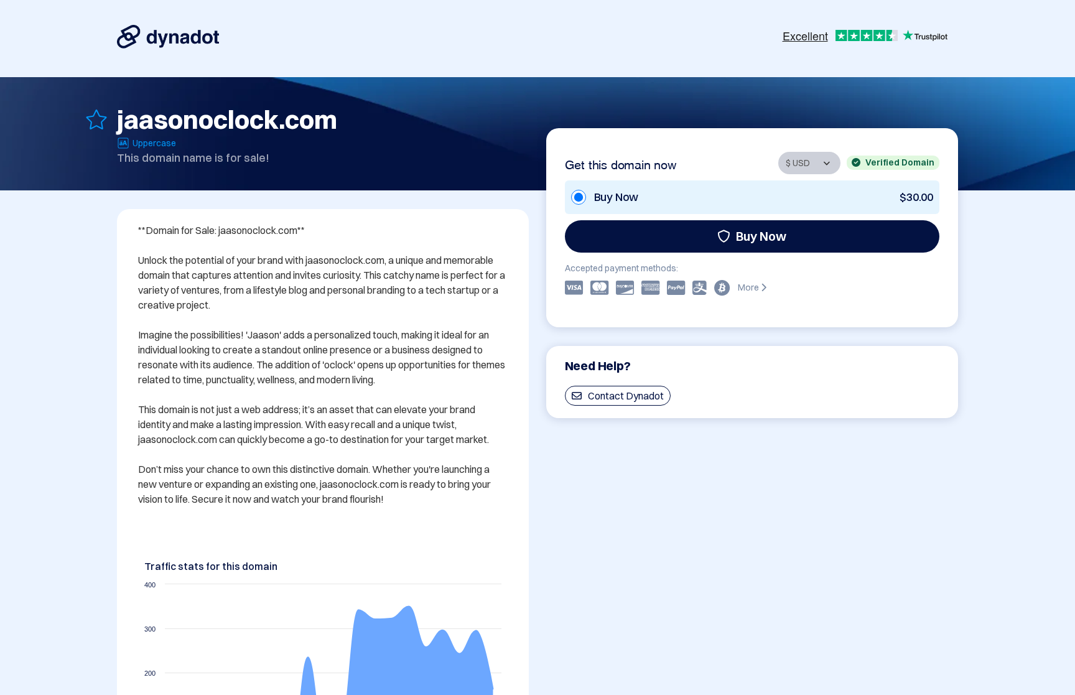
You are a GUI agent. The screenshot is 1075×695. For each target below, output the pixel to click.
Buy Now (761, 236)
